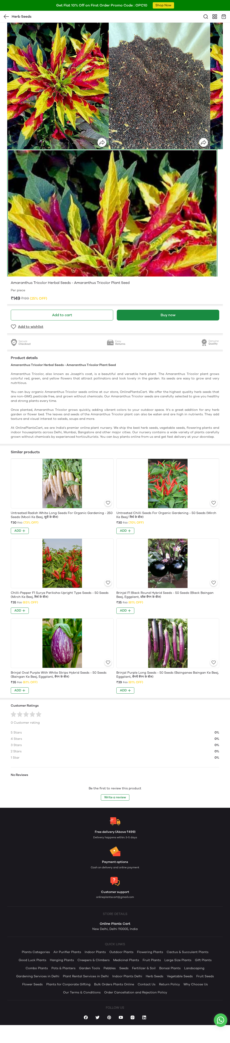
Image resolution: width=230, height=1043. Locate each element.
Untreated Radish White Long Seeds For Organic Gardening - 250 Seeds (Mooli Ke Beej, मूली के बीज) (62, 515)
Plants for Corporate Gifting (68, 984)
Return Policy (169, 984)
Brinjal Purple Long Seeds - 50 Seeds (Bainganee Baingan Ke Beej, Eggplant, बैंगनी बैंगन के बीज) (167, 675)
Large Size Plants (177, 960)
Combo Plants (37, 968)
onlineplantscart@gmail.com (115, 897)
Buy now (168, 315)
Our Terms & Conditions (82, 992)
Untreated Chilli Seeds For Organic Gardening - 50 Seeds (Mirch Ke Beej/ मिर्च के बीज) (166, 515)
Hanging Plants (62, 960)
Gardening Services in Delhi (37, 976)
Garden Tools (89, 968)
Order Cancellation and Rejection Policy (135, 992)
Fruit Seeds (205, 976)
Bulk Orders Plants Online (114, 984)
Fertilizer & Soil (144, 968)
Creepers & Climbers (93, 960)
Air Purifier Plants (67, 952)
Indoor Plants (95, 952)
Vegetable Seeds (180, 976)
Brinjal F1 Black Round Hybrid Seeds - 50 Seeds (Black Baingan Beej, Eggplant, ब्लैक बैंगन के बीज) (165, 595)
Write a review (115, 797)
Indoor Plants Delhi (127, 976)
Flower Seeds (32, 984)
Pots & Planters (63, 968)
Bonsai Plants (170, 968)
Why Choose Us (196, 984)
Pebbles (110, 968)
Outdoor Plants (121, 952)
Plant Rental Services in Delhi (86, 976)
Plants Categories (36, 952)
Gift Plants (203, 960)
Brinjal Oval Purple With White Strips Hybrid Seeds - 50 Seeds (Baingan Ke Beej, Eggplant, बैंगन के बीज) (58, 675)
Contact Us (146, 984)
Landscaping (194, 968)
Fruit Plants (152, 960)
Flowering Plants (150, 952)
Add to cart (62, 315)
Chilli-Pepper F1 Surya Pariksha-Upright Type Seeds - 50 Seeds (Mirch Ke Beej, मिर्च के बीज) (59, 595)
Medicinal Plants (126, 960)
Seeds (123, 968)
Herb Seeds (154, 976)
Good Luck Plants (32, 960)
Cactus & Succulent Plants (187, 952)
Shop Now (163, 5)
